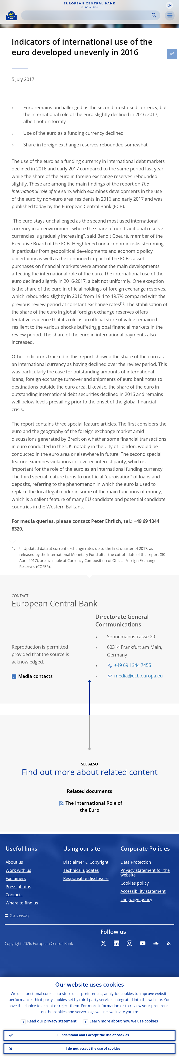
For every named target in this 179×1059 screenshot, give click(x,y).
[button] (169, 5)
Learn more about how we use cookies (124, 1021)
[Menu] (170, 15)
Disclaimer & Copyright (85, 862)
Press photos (18, 887)
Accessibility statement (142, 892)
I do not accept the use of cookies (93, 1048)
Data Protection (135, 862)
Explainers (16, 879)
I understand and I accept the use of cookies (93, 1035)
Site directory (19, 915)
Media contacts (35, 676)
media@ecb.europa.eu (138, 676)
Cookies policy (134, 883)
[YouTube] (142, 943)
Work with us (18, 871)
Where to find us (22, 903)
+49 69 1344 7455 (132, 665)
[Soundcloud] (155, 943)
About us (14, 862)
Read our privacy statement (51, 1021)
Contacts (14, 895)
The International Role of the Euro (93, 807)
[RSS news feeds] (168, 943)
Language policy (136, 900)
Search (154, 15)
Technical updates (81, 871)
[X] (103, 943)
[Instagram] (129, 943)
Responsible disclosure (86, 879)
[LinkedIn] (116, 943)
